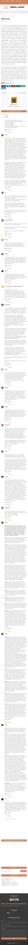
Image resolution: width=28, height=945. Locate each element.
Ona (6, 799)
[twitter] (20, 3)
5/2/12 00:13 (7, 388)
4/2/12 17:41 (7, 118)
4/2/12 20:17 (7, 272)
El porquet (7, 424)
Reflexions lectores (7, 16)
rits (5, 192)
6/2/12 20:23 (7, 509)
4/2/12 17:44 (7, 136)
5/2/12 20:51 (7, 426)
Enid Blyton (20, 310)
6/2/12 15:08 (7, 477)
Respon (6, 129)
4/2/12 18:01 (7, 221)
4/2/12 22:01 (7, 306)
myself (6, 476)
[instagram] (23, 3)
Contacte (12, 1)
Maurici (6, 253)
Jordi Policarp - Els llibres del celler (13, 286)
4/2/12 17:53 (7, 193)
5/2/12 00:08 (7, 370)
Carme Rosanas (9, 220)
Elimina (9, 129)
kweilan (6, 387)
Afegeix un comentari (10, 819)
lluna (6, 369)
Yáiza (6, 135)
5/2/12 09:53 (7, 408)
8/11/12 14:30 (7, 800)
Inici (3, 1)
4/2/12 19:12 (7, 255)
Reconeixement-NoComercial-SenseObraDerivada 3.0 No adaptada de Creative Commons (13, 905)
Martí (6, 270)
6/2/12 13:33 (7, 452)
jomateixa (7, 507)
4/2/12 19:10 (7, 240)
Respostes (7, 131)
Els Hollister (7, 310)
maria (6, 239)
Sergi (3, 21)
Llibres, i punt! (18, 943)
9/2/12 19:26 (7, 635)
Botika (6, 406)
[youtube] (25, 3)
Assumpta (7, 304)
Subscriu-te (18, 1)
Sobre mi (7, 1)
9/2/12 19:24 (7, 523)
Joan (6, 451)
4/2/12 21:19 (7, 288)
